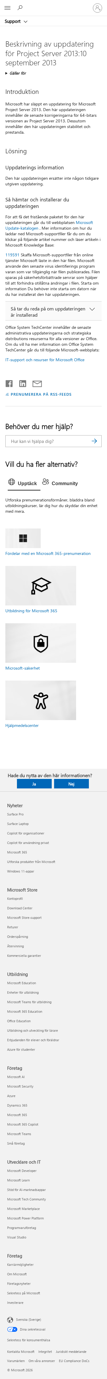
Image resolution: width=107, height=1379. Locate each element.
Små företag (16, 1143)
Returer (12, 927)
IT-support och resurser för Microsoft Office (44, 359)
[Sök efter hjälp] (21, 7)
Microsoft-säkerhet (22, 668)
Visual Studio (16, 1237)
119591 (12, 255)
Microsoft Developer (22, 1170)
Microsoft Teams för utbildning (29, 1002)
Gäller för (18, 72)
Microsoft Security (20, 1086)
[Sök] (94, 441)
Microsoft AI (16, 1077)
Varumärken (16, 1361)
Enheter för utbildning (23, 992)
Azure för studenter (21, 1049)
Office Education (19, 1021)
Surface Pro (15, 814)
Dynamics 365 (17, 1105)
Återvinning (15, 946)
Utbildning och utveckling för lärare (32, 1030)
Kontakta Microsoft (20, 1351)
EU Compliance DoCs (74, 1361)
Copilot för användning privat (28, 842)
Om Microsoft (17, 1274)
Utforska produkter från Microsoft (31, 861)
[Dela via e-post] (34, 382)
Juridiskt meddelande (71, 1351)
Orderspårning (17, 936)
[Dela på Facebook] (9, 382)
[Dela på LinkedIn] (20, 382)
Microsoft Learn (18, 1180)
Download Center (19, 908)
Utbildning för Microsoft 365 (31, 610)
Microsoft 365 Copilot (22, 1124)
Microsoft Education (21, 983)
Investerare (15, 1302)
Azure (11, 1096)
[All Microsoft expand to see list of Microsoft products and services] (7, 8)
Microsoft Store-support (24, 917)
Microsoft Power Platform (25, 1218)
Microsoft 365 (17, 852)
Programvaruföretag (21, 1227)
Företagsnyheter (19, 1283)
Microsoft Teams (19, 1134)
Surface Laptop (18, 823)
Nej (71, 784)
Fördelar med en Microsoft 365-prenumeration (48, 553)
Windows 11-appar (20, 871)
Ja (34, 784)
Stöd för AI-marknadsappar (26, 1189)
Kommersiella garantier (24, 955)
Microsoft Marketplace (23, 1208)
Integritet (45, 1351)
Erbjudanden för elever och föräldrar (33, 1040)
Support (13, 21)
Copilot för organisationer (25, 833)
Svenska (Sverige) (28, 1319)
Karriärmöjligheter (20, 1264)
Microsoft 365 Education (24, 1011)
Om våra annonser (42, 1361)
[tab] (24, 483)
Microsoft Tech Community (26, 1199)
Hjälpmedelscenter (22, 725)
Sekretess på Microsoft (23, 1293)
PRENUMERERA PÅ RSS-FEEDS (41, 394)
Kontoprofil (15, 898)
